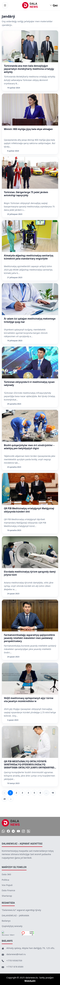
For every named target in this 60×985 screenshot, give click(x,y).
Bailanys (6, 920)
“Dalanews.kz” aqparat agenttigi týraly (21, 909)
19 (53, 792)
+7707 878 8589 (14, 966)
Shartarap (7, 895)
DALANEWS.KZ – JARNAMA (15, 915)
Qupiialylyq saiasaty (12, 926)
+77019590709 (14, 960)
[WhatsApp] (3, 831)
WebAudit (30, 980)
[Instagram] (23, 831)
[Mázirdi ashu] (5, 5)
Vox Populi (7, 885)
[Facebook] (8, 831)
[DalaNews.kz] (11, 823)
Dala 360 (6, 874)
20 (4, 799)
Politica (5, 879)
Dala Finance (8, 890)
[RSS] (28, 831)
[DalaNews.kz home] (30, 5)
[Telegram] (13, 831)
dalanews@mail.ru (16, 954)
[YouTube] (18, 831)
